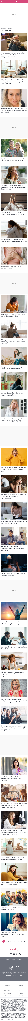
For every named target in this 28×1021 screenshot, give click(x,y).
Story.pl (21, 995)
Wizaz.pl (21, 993)
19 (16, 941)
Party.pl (20, 983)
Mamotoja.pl (7, 990)
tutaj (12, 1019)
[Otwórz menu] (1, 1)
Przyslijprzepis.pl (21, 988)
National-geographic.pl (7, 995)
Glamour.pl (7, 985)
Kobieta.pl (21, 985)
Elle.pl (7, 983)
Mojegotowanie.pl (7, 993)
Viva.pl (21, 990)
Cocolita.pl (7, 988)
